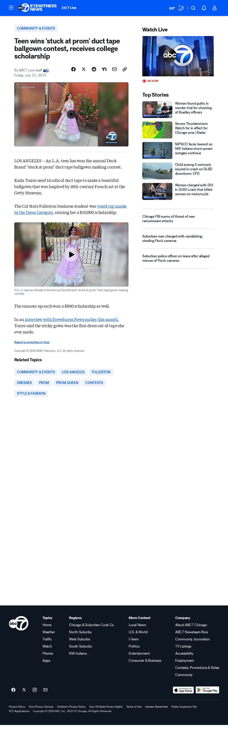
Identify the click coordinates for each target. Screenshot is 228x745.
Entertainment (139, 653)
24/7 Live (68, 7)
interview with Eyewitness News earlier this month (71, 319)
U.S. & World (138, 632)
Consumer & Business (145, 660)
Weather (49, 632)
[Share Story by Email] (114, 69)
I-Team (133, 639)
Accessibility (184, 653)
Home (47, 625)
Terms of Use (134, 706)
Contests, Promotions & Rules (197, 668)
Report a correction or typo (31, 342)
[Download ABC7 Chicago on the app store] (183, 690)
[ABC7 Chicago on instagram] (34, 690)
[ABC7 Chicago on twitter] (24, 690)
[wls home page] (18, 623)
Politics (134, 646)
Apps (46, 660)
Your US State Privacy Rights (106, 706)
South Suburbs (80, 646)
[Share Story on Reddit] (94, 69)
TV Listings (183, 646)
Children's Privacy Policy (71, 706)
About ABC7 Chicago (191, 625)
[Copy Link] (124, 69)
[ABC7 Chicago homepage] (37, 8)
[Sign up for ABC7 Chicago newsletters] (45, 690)
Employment (184, 660)
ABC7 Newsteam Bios (191, 632)
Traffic (47, 639)
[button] (11, 7)
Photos (48, 653)
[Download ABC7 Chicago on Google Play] (207, 690)
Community (184, 675)
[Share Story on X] (84, 69)
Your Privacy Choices (41, 706)
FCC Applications (19, 711)
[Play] (178, 56)
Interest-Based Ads (156, 706)
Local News (137, 625)
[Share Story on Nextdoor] (104, 69)
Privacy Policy (17, 706)
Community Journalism (192, 639)
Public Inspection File (184, 706)
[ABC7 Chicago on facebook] (13, 690)
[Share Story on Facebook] (73, 69)
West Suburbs (79, 639)
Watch (47, 646)
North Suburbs (80, 632)
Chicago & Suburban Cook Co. (91, 625)
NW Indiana (78, 653)
